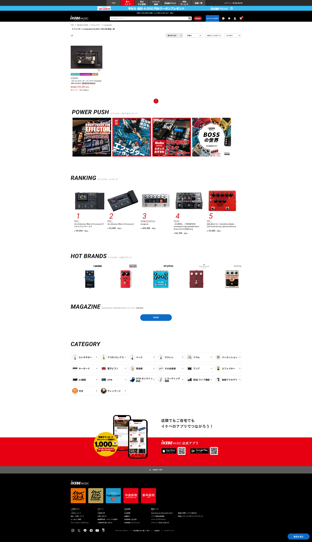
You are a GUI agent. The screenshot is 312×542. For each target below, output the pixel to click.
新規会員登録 (238, 3)
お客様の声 (101, 513)
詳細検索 (198, 18)
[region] (156, 277)
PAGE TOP (158, 470)
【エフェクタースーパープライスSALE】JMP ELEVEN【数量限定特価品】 (86, 82)
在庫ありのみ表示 (212, 35)
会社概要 (127, 513)
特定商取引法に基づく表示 (141, 530)
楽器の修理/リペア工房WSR (187, 513)
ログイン (227, 3)
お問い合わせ (102, 516)
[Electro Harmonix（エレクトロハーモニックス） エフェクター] (232, 277)
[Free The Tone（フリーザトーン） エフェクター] (196, 277)
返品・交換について (77, 516)
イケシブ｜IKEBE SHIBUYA (160, 522)
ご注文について (76, 513)
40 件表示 (229, 35)
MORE (156, 317)
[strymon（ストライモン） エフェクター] (161, 277)
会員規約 (157, 530)
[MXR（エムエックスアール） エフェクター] (125, 277)
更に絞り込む (172, 35)
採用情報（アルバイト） (132, 522)
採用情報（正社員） (131, 519)
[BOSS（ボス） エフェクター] (89, 277)
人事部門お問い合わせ (105, 522)
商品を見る (299, 536)
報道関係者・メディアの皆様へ (108, 519)
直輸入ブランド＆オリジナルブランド (190, 516)
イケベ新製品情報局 (158, 516)
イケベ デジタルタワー (158, 519)
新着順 (189, 35)
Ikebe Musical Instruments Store (162, 513)
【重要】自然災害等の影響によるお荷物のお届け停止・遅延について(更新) (156, 13)
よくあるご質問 (76, 519)
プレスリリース (169, 530)
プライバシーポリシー (122, 530)
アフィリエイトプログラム (80, 522)
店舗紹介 (127, 516)
